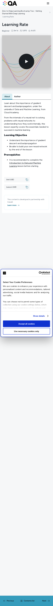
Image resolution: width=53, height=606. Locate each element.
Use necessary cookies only (26, 331)
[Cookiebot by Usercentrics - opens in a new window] (39, 273)
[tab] (7, 96)
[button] (48, 3)
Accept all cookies (26, 324)
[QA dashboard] (10, 3)
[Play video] (26, 61)
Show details (39, 316)
